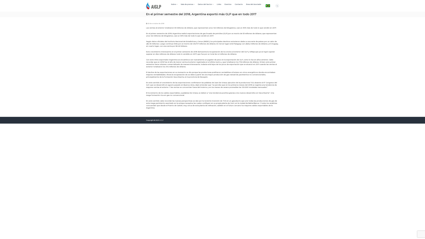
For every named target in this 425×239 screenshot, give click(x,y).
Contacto (239, 4)
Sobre (173, 4)
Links (219, 4)
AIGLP (161, 120)
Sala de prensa (187, 4)
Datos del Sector (205, 4)
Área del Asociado (253, 4)
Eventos (228, 4)
